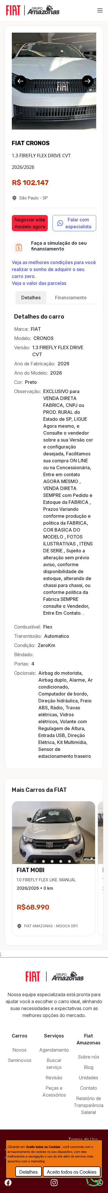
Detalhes (28, 1172)
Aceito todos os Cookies (71, 1172)
